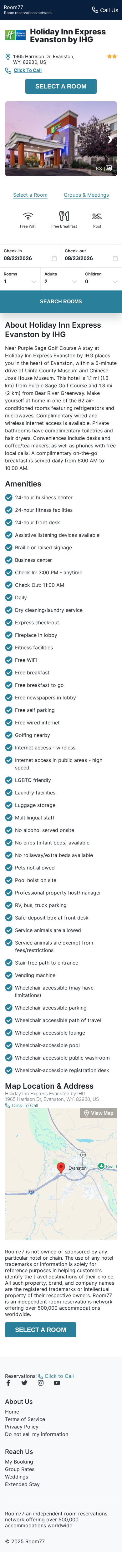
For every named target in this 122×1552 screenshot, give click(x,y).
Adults (50, 273)
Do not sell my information (36, 1434)
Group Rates (19, 1469)
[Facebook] (8, 1384)
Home (12, 1411)
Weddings (16, 1477)
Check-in (13, 250)
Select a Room (61, 86)
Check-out (75, 250)
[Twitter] (24, 1384)
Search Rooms (61, 301)
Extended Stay (22, 1484)
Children (93, 273)
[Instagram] (41, 1384)
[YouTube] (57, 1384)
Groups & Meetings (86, 195)
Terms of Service (25, 1419)
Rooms (10, 273)
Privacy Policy (21, 1427)
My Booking (19, 1462)
